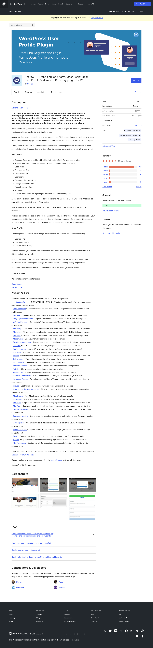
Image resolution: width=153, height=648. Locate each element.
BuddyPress (124, 621)
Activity (16, 369)
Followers (17, 352)
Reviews (28, 92)
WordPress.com (125, 611)
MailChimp (17, 329)
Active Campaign (20, 429)
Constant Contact (20, 409)
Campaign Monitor (20, 416)
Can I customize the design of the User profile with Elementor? (37, 557)
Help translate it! (97, 18)
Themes (39, 614)
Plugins (39, 618)
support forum (56, 460)
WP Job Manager (20, 322)
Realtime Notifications (22, 376)
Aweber (16, 439)
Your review (107, 186)
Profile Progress (19, 349)
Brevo (15, 436)
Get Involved (96, 611)
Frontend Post (19, 362)
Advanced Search (20, 379)
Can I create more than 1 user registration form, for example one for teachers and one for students (32, 535)
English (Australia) (36, 634)
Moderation (18, 339)
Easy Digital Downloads (23, 319)
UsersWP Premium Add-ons (23, 455)
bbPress (16, 315)
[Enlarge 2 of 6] (35, 497)
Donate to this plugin (111, 233)
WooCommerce (19, 308)
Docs (29, 108)
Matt (121, 614)
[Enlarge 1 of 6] (35, 481)
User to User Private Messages (26, 389)
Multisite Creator (20, 366)
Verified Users (19, 372)
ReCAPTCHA (17, 287)
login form (127, 130)
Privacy (11, 621)
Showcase (40, 611)
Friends (16, 356)
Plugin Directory (15, 11)
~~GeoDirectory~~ (21, 302)
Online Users (18, 359)
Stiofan (30, 84)
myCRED (16, 345)
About (11, 611)
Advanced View (108, 146)
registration (137, 130)
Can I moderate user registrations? (26, 550)
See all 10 (137, 125)
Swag (94, 621)
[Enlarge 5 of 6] (93, 481)
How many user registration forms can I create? (31, 543)
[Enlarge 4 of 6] (64, 496)
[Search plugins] (32, 25)
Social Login (17, 284)
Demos (22, 108)
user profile (137, 135)
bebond (61, 587)
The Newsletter (19, 443)
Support (138, 92)
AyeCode (20, 587)
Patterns (39, 621)
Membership (18, 396)
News (11, 614)
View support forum (110, 211)
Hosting (12, 618)
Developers (68, 618)
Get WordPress (142, 4)
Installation (41, 92)
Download (136, 80)
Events (93, 614)
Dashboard (17, 399)
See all (138, 186)
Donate (95, 618)
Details (16, 92)
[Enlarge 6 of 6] (93, 496)
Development (56, 92)
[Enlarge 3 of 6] (64, 481)
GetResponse (18, 423)
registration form (125, 135)
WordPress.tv (70, 621)
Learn (66, 611)
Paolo (60, 582)
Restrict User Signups (22, 342)
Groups (16, 386)
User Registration (135, 140)
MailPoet (16, 335)
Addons (15, 108)
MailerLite (17, 332)
